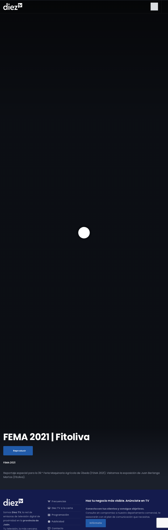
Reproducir (19, 450)
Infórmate (96, 523)
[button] (154, 6)
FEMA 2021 (9, 462)
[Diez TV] (12, 6)
